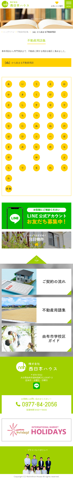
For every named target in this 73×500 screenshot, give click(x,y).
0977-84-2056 (39, 404)
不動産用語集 (23, 32)
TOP (36, 260)
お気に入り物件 (57, 6)
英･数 (8, 188)
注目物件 (37, 237)
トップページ (8, 32)
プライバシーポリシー (38, 450)
